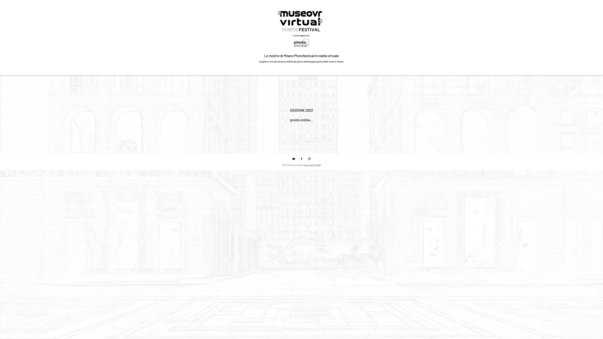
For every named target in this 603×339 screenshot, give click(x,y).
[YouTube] (293, 158)
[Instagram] (309, 158)
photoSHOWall (312, 165)
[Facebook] (301, 158)
